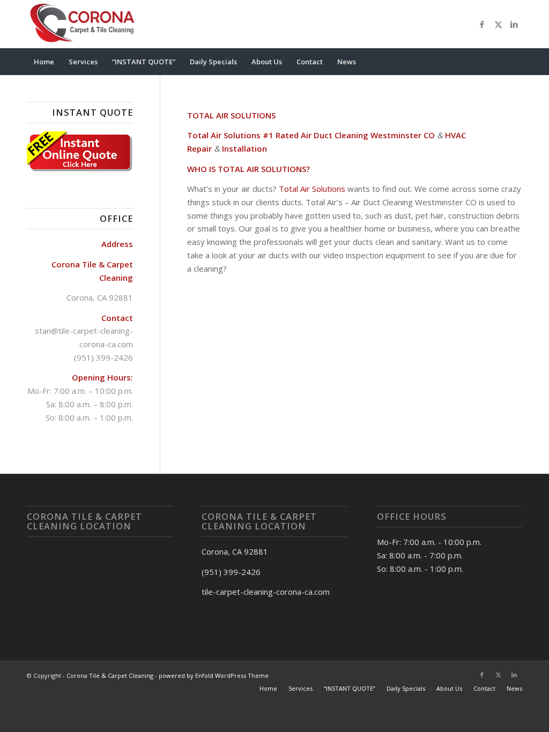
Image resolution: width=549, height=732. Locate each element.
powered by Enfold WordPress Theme (214, 675)
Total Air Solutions (312, 188)
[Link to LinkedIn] (514, 24)
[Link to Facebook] (482, 24)
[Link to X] (498, 24)
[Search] (515, 61)
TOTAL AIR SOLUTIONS (231, 115)
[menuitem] (44, 61)
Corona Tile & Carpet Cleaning (109, 675)
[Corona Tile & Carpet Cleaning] (85, 24)
